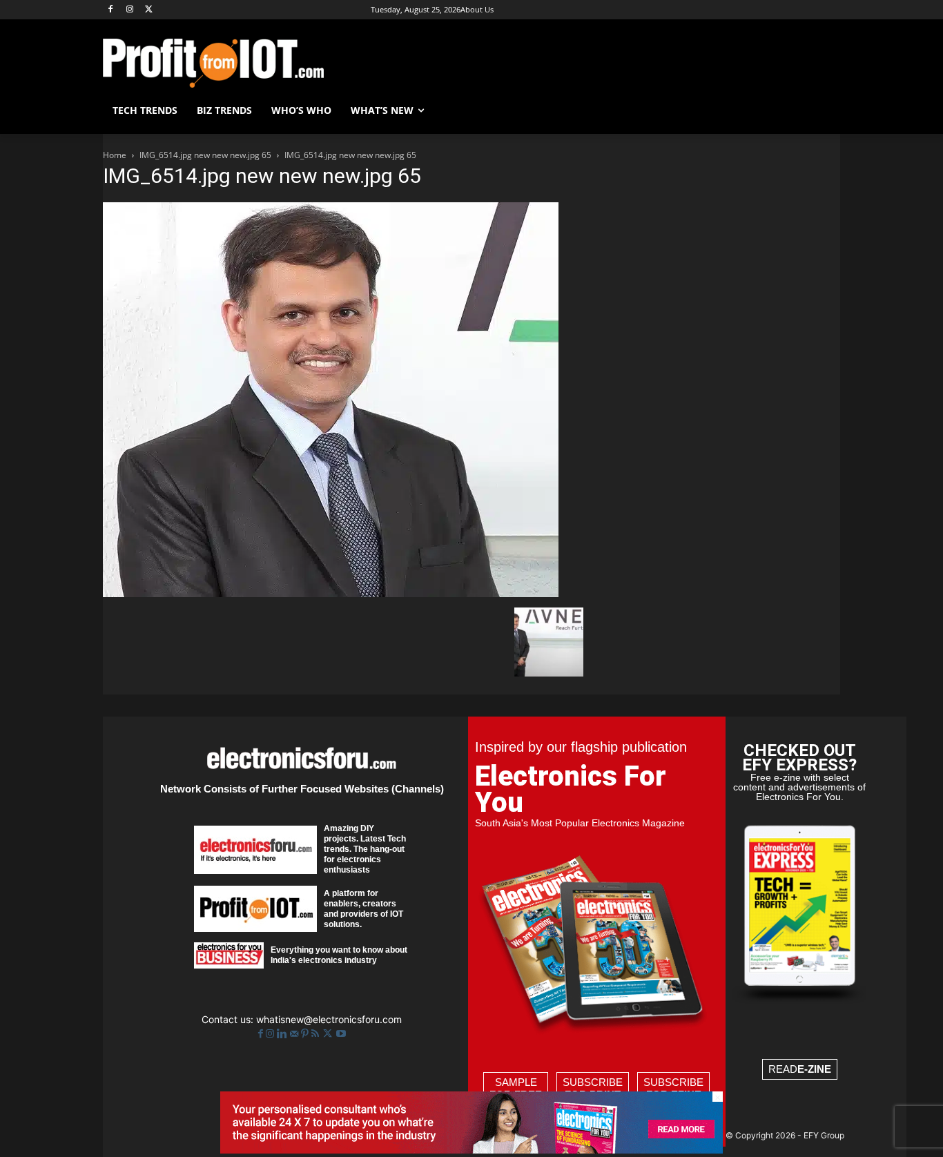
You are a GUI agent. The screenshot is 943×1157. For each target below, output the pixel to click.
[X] (149, 10)
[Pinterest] (306, 1034)
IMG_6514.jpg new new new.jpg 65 (205, 155)
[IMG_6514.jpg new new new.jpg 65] (330, 593)
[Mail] (295, 1034)
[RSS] (316, 1034)
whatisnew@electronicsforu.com (329, 1019)
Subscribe (593, 1088)
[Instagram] (130, 10)
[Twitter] (329, 1034)
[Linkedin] (283, 1034)
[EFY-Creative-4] (471, 1150)
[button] (823, 110)
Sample (515, 1088)
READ (799, 1069)
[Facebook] (111, 10)
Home (114, 155)
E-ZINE (814, 1069)
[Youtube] (341, 1034)
